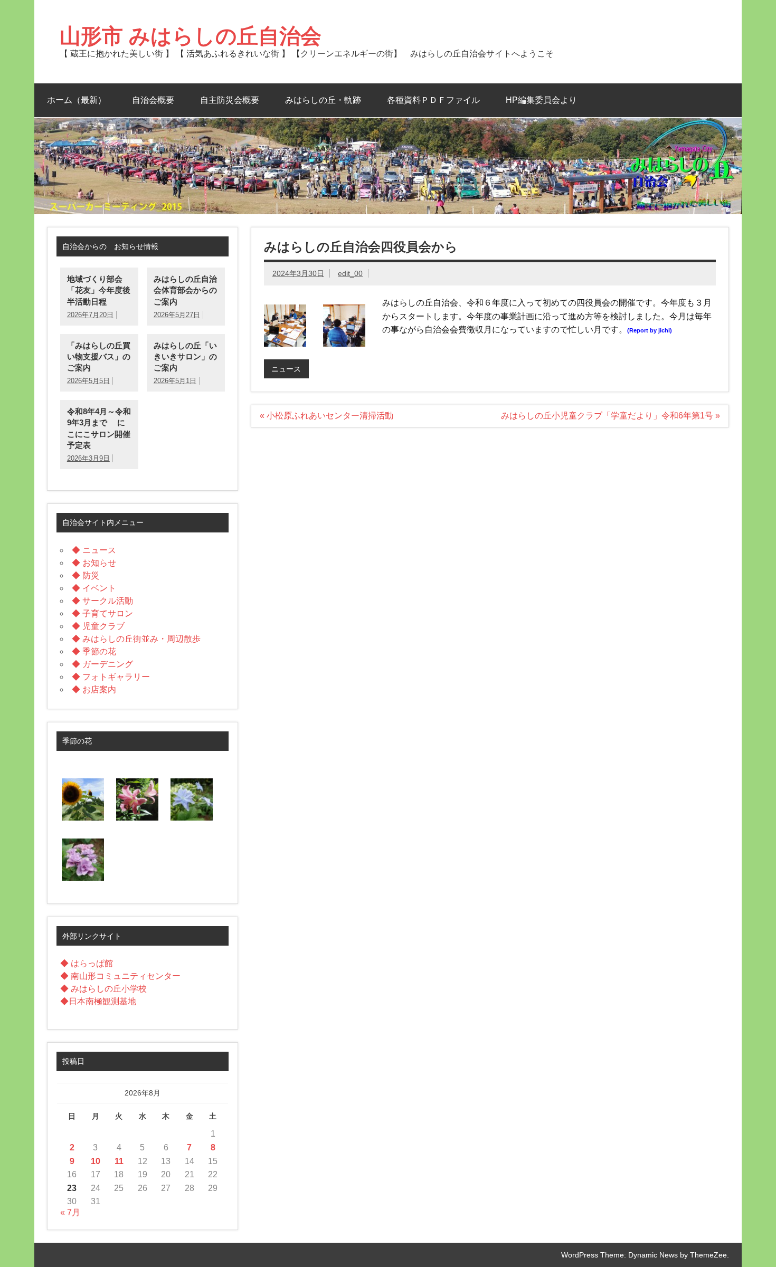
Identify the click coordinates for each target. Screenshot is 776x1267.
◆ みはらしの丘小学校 (103, 988)
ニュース (286, 369)
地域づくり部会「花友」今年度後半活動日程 (98, 290)
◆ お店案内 (94, 689)
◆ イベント (94, 588)
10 (95, 1161)
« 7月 (70, 1212)
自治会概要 (153, 100)
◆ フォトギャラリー (111, 676)
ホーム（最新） (76, 100)
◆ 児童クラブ (98, 626)
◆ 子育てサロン (102, 613)
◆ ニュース (94, 550)
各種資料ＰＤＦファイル (433, 100)
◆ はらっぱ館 (86, 963)
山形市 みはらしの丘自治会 (190, 35)
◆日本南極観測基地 (98, 1001)
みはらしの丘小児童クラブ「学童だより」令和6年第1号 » (610, 415)
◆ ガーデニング (102, 664)
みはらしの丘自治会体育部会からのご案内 (185, 290)
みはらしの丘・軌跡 (323, 100)
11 (119, 1161)
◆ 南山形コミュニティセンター (120, 975)
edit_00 (350, 273)
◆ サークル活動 (102, 600)
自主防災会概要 (229, 100)
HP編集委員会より (541, 100)
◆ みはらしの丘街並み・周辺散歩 (136, 638)
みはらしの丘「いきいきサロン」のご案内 (185, 357)
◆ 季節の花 (94, 651)
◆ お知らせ (94, 562)
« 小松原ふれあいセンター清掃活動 (326, 415)
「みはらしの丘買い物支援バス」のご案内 (98, 357)
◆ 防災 (85, 575)
